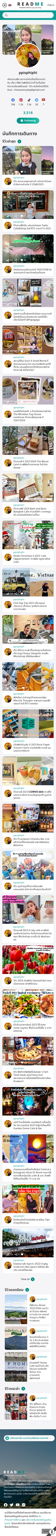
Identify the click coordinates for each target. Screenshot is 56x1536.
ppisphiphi (18, 177)
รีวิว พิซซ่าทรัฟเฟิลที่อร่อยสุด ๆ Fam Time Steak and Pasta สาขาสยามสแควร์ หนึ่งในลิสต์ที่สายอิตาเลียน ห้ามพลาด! (32, 1076)
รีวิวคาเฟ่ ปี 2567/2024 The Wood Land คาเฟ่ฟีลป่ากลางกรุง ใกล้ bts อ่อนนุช (30, 465)
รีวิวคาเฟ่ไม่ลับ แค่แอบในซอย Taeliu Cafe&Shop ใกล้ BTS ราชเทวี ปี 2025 (32, 227)
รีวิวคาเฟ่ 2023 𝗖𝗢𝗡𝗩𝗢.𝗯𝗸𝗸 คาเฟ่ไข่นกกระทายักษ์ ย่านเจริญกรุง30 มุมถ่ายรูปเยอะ (32, 795)
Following (30, 120)
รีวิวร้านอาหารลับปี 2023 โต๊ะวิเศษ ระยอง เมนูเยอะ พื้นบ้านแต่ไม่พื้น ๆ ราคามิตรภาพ (32, 1028)
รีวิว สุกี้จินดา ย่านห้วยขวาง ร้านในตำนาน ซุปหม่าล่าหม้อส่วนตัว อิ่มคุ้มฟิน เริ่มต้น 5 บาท (38, 1410)
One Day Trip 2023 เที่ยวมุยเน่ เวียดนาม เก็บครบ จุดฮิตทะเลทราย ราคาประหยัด (30, 606)
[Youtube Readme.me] (17, 1504)
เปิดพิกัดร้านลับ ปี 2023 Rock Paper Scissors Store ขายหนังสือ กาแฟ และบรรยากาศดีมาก (32, 748)
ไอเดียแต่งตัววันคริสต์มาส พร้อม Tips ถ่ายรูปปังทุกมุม (31, 1221)
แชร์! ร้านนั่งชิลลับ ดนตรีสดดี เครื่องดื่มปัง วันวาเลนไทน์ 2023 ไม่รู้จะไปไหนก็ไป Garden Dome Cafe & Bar (32, 1125)
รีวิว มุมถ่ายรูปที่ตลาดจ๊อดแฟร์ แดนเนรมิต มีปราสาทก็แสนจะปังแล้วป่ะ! (32, 887)
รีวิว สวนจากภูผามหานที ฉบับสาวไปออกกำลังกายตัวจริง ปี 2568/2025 (32, 183)
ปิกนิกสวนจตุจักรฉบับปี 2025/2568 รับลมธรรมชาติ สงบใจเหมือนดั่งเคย (32, 271)
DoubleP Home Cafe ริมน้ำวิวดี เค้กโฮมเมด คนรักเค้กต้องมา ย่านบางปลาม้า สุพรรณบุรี (39, 1370)
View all (25, 1279)
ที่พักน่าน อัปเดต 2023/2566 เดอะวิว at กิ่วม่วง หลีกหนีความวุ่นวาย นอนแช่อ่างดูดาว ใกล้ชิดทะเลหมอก (39, 1312)
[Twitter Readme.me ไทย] (11, 1504)
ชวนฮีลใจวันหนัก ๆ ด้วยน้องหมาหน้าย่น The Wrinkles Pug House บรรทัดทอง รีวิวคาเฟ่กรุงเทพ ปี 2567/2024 (32, 415)
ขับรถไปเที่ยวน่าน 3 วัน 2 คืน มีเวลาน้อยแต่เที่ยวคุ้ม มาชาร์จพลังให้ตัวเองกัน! (39, 1341)
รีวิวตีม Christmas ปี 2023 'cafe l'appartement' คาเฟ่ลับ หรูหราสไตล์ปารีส (31, 559)
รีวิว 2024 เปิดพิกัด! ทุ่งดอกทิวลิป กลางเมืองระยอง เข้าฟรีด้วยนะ (32, 982)
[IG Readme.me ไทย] (23, 1505)
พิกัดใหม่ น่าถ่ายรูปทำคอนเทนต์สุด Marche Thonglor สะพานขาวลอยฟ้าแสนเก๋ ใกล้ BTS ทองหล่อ (31, 701)
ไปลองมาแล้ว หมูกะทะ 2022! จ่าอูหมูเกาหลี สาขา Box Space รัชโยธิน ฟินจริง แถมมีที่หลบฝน (31, 1267)
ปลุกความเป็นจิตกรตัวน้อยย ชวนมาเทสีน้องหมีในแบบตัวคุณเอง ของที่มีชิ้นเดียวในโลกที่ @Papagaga (32, 317)
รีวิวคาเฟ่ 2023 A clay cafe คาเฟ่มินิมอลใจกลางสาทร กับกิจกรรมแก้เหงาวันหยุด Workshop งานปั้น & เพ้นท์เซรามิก (32, 935)
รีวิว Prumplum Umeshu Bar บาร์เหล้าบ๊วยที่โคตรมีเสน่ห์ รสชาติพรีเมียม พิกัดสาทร (31, 842)
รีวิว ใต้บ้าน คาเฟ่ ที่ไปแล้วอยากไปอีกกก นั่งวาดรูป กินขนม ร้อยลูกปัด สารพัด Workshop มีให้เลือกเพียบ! (32, 653)
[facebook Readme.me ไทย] (5, 1505)
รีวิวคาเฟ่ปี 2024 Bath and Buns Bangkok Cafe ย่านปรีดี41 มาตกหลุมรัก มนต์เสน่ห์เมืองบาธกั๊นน (32, 512)
